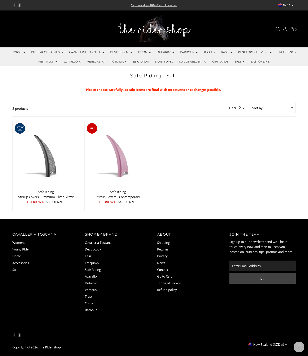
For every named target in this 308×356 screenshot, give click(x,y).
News (161, 263)
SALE (238, 61)
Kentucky (46, 61)
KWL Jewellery (191, 61)
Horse (17, 52)
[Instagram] (19, 5)
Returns (162, 249)
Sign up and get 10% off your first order (154, 5)
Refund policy (167, 290)
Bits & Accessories (45, 52)
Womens (18, 242)
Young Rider (21, 249)
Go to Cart (164, 276)
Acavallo (70, 61)
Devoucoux (119, 52)
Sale (15, 269)
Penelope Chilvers (253, 52)
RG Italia (117, 61)
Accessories (20, 263)
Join (262, 278)
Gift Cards (220, 61)
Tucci (208, 52)
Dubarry (164, 52)
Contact (162, 269)
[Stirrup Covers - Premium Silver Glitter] (46, 154)
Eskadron (141, 61)
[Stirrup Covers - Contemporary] (118, 154)
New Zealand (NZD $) (268, 344)
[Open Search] (278, 29)
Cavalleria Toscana (85, 52)
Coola (89, 303)
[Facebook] (14, 5)
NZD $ (286, 5)
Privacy (162, 256)
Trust (88, 296)
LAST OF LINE (260, 61)
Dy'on (143, 52)
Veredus (94, 61)
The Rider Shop (50, 347)
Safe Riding (164, 61)
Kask (225, 52)
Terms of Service (169, 283)
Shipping (163, 242)
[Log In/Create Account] (285, 29)
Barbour (187, 52)
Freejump (286, 52)
